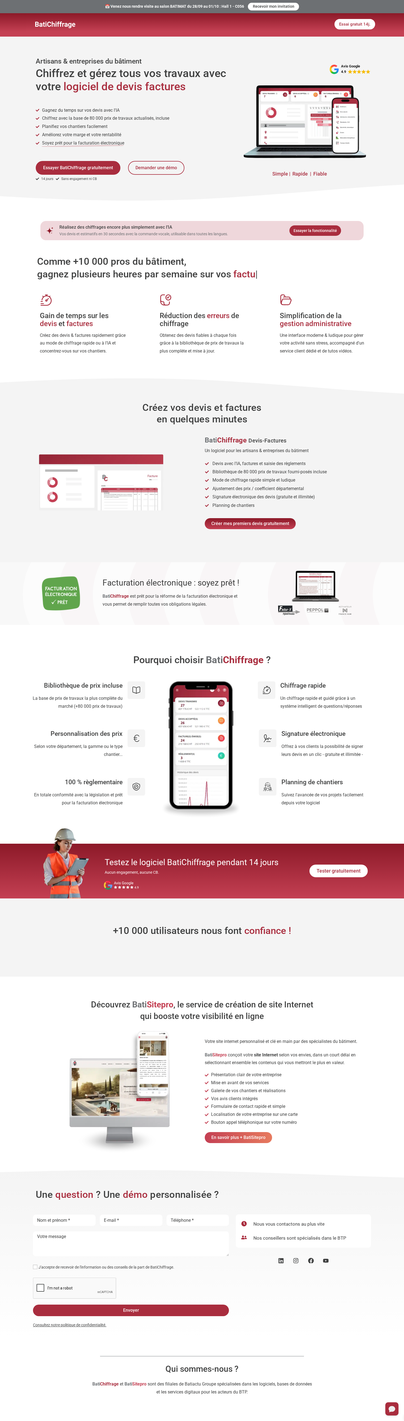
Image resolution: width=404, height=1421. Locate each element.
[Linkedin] (281, 1260)
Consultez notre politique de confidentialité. (69, 1325)
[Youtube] (326, 1260)
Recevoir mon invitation (273, 6)
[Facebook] (311, 1260)
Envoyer (131, 1310)
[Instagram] (295, 1260)
